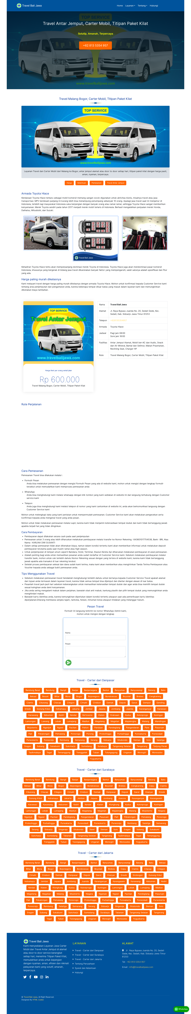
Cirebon (97, 702)
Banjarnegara (90, 690)
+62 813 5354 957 (95, 45)
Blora (67, 696)
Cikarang (43, 702)
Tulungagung (111, 752)
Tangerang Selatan (122, 746)
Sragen (27, 746)
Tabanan (67, 835)
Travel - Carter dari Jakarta (88, 959)
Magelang (100, 721)
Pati (30, 733)
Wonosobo (157, 752)
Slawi (92, 829)
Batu (163, 690)
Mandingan (160, 721)
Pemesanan (96, 183)
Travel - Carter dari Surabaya (89, 955)
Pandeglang (114, 727)
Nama (67, 633)
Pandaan (98, 727)
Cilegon (70, 702)
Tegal (49, 752)
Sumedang (86, 746)
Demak (110, 702)
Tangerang (142, 746)
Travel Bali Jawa (30, 997)
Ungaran (127, 752)
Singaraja (63, 829)
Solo (148, 740)
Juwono (122, 798)
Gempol (147, 702)
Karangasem (156, 798)
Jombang (115, 709)
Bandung (50, 690)
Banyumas (120, 690)
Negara (161, 810)
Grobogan (138, 875)
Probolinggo (105, 733)
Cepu (151, 786)
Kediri (61, 715)
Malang (145, 721)
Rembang (64, 740)
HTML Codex (38, 1000)
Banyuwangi (136, 690)
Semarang (80, 740)
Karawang (33, 715)
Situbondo (122, 740)
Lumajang (71, 721)
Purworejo (49, 740)
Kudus (128, 715)
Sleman (136, 740)
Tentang (142, 5)
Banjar (75, 690)
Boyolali (127, 696)
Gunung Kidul (43, 709)
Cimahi (83, 702)
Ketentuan (81, 183)
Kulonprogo (142, 715)
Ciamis (30, 702)
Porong (90, 733)
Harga (69, 183)
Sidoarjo (107, 740)
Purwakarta (140, 733)
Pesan (67, 644)
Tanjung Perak (160, 746)
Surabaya (102, 746)
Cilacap (57, 702)
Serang (94, 740)
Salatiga (160, 740)
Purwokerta (159, 900)
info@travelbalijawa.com (141, 967)
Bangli (63, 779)
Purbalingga (123, 733)
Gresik (28, 709)
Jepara (101, 709)
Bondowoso (111, 696)
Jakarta (75, 709)
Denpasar (111, 792)
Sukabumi (55, 746)
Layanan (129, 5)
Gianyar (149, 792)
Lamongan (30, 721)
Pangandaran (132, 727)
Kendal (73, 715)
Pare (147, 727)
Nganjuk (47, 727)
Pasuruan (159, 727)
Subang (40, 746)
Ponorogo (76, 733)
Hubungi (154, 5)
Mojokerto (32, 727)
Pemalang (60, 733)
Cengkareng (155, 696)
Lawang (45, 721)
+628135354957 (118, 320)
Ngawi (60, 727)
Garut (134, 702)
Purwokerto (32, 740)
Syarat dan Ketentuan (85, 968)
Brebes (140, 696)
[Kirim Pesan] (68, 662)
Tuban (96, 752)
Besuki (45, 696)
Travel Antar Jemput (115, 183)
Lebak (58, 721)
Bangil (63, 690)
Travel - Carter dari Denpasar (89, 950)
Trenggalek (81, 752)
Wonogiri (141, 752)
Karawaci (161, 709)
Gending (160, 702)
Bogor (79, 696)
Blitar (57, 696)
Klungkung (114, 804)
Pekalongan (44, 733)
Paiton (85, 727)
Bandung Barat (33, 690)
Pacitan (72, 727)
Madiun (85, 721)
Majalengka (130, 721)
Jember (89, 709)
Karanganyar (145, 709)
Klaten (101, 715)
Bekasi (33, 696)
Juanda (129, 709)
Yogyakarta (95, 758)
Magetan (115, 721)
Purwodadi (157, 733)
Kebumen (48, 715)
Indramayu (61, 709)
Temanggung (64, 752)
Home (120, 5)
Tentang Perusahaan (85, 963)
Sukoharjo (70, 746)
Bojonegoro (94, 696)
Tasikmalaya (35, 752)
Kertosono (87, 715)
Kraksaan (114, 715)
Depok (122, 702)
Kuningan (158, 715)
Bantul (106, 690)
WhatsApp (183, 1009)
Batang (151, 690)
